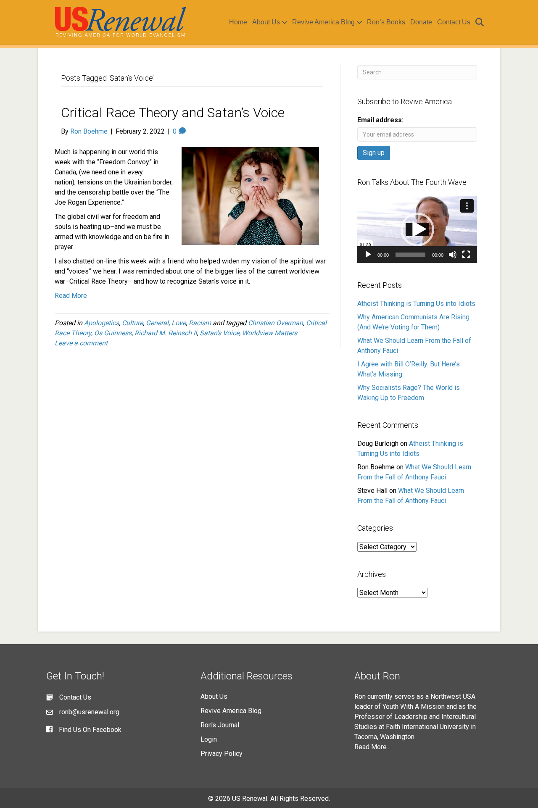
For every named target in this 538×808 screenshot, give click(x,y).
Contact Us (453, 22)
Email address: (380, 120)
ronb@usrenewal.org (89, 712)
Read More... (372, 747)
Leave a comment (81, 343)
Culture (132, 323)
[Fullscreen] (466, 254)
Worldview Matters (269, 333)
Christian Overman (275, 323)
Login (208, 739)
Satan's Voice (219, 333)
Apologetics (101, 323)
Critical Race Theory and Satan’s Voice (173, 113)
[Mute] (452, 254)
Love (178, 323)
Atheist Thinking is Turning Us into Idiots (416, 304)
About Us (266, 22)
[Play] (368, 254)
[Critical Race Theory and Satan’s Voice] (250, 196)
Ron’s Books (386, 22)
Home (238, 22)
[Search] (478, 22)
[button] (417, 229)
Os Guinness (113, 333)
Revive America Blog (323, 22)
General (157, 323)
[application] (417, 229)
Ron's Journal (219, 725)
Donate (421, 22)
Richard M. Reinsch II (165, 333)
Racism (200, 323)
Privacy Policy (221, 754)
